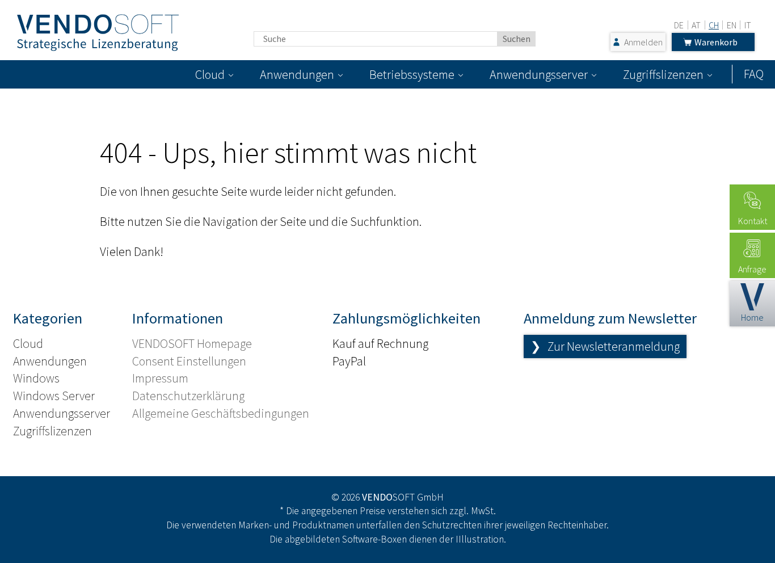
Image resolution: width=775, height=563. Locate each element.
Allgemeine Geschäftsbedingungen (220, 413)
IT (747, 25)
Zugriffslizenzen (663, 74)
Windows (36, 378)
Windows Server (54, 396)
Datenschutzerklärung (188, 396)
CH (714, 25)
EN (731, 25)
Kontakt (752, 220)
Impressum (160, 378)
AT (696, 25)
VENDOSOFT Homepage (192, 343)
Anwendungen (297, 74)
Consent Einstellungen (189, 361)
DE (679, 25)
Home (752, 317)
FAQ (754, 74)
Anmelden (643, 42)
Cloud (210, 74)
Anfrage (752, 269)
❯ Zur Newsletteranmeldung (605, 346)
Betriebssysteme (411, 74)
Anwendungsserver (539, 74)
